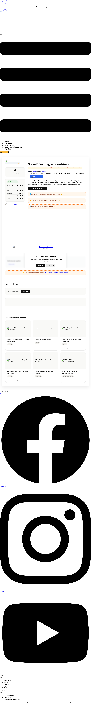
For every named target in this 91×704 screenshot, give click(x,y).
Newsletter (7, 681)
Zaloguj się (40, 265)
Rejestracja (51, 265)
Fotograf (44, 171)
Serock (34, 171)
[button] (45, 86)
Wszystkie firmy (9, 696)
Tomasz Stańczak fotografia (43, 339)
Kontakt (8, 149)
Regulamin (7, 686)
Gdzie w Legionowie (6, 4)
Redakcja (6, 684)
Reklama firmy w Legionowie (12, 699)
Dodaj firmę (7, 697)
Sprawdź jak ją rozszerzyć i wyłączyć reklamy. (56, 272)
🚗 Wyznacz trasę (36, 177)
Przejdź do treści (4, 1)
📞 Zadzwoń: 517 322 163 (38, 188)
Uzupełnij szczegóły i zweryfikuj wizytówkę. (70, 167)
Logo (5, 687)
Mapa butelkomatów (13, 147)
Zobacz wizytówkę (11, 348)
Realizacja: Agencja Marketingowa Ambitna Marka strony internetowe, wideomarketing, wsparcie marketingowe (54, 702)
